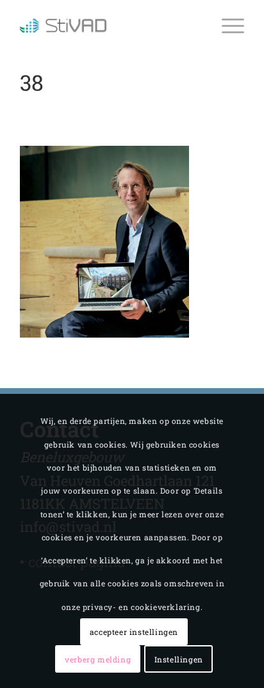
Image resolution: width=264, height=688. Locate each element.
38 (32, 82)
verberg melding (98, 659)
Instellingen (178, 659)
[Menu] (226, 25)
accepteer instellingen (134, 632)
